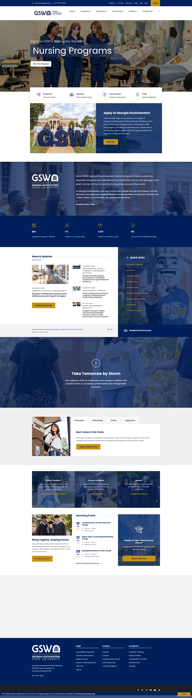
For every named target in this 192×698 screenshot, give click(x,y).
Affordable (79, 420)
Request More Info (139, 559)
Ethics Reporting (108, 662)
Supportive (130, 420)
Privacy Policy (43, 694)
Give (146, 3)
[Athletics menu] (137, 11)
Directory (129, 3)
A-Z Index (120, 3)
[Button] (159, 11)
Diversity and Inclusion (84, 655)
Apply (155, 3)
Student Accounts (133, 310)
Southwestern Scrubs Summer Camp (96, 523)
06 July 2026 (87, 303)
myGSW (112, 3)
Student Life (147, 11)
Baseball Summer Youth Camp (96, 550)
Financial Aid (117, 11)
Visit (141, 3)
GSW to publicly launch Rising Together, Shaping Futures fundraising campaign (95, 295)
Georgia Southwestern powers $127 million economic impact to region (49, 294)
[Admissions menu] (107, 11)
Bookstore (130, 270)
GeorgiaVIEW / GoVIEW (135, 299)
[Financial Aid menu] (123, 11)
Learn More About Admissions (53, 494)
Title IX (78, 670)
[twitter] (142, 690)
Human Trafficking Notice (86, 662)
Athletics (132, 11)
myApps (132, 666)
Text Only (80, 666)
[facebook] (138, 690)
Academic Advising (136, 652)
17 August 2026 (88, 266)
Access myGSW (96, 494)
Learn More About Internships (42, 332)
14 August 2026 (88, 288)
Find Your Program (41, 64)
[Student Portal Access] (140, 330)
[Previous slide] (108, 329)
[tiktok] (159, 690)
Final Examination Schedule (137, 293)
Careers (105, 655)
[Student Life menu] (153, 11)
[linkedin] (151, 690)
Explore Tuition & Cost (88, 447)
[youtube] (155, 690)
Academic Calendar (134, 264)
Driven (114, 420)
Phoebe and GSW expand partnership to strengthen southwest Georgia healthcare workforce (95, 279)
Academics (85, 11)
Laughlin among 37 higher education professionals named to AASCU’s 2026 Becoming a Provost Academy (95, 314)
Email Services (132, 287)
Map (136, 3)
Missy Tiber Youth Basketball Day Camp (97, 537)
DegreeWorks (132, 282)
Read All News (36, 260)
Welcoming (97, 420)
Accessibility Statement (85, 652)
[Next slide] (110, 329)
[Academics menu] (91, 11)
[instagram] (147, 690)
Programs (47, 94)
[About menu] (75, 11)
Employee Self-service (111, 659)
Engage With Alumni (138, 494)
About (71, 11)
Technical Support (109, 666)
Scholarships (115, 94)
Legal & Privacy (82, 659)
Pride (144, 94)
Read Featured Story (43, 305)
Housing (80, 94)
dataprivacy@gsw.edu (86, 694)
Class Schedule (132, 276)
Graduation (131, 305)
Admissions (101, 11)
